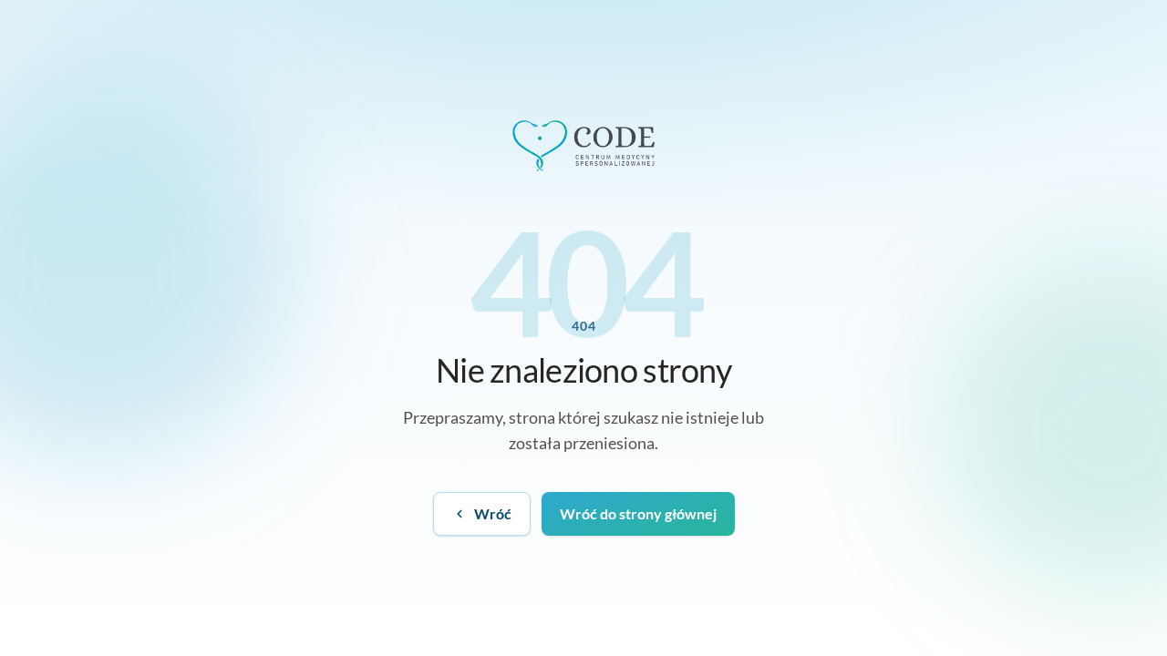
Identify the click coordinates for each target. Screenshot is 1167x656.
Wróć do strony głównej (638, 513)
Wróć (492, 513)
